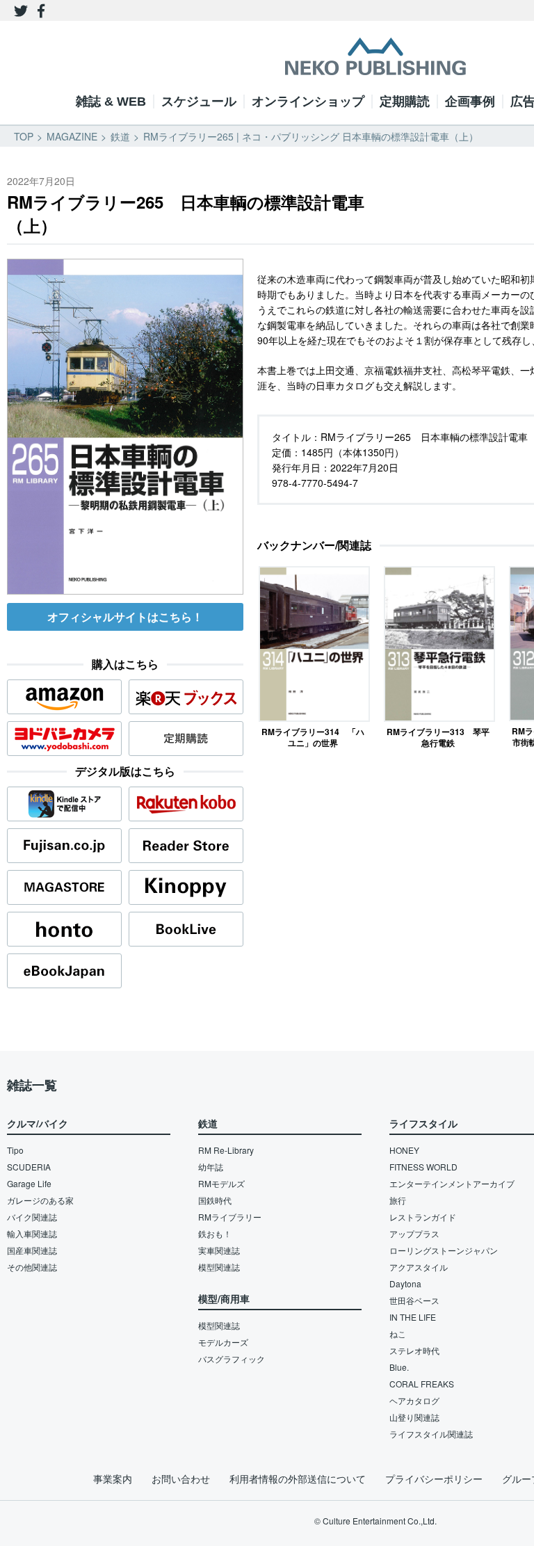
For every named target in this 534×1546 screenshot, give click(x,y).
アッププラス (414, 1233)
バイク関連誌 (32, 1217)
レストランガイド (422, 1217)
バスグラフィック (231, 1358)
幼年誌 (210, 1167)
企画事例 (470, 101)
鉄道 (120, 136)
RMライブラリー (229, 1217)
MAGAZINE (72, 136)
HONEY (404, 1150)
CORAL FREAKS (421, 1384)
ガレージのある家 (40, 1200)
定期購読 (405, 101)
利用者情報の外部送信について (297, 1478)
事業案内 (112, 1478)
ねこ (397, 1333)
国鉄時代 (215, 1200)
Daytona (405, 1283)
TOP (23, 136)
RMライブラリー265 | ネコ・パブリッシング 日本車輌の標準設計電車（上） (310, 136)
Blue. (399, 1367)
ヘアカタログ (414, 1400)
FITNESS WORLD (423, 1167)
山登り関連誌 (414, 1417)
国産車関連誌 (32, 1250)
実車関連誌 (219, 1250)
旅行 (397, 1200)
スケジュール (198, 101)
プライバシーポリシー (434, 1478)
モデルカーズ (223, 1342)
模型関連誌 (219, 1267)
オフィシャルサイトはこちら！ (125, 617)
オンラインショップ (308, 101)
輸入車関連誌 (32, 1233)
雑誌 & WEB (111, 101)
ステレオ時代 (414, 1350)
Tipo (15, 1150)
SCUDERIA (29, 1167)
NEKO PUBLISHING (375, 56)
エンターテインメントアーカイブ (452, 1183)
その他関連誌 (32, 1267)
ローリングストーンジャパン (443, 1250)
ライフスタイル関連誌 (431, 1434)
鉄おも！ (215, 1233)
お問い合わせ (181, 1478)
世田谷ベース (414, 1300)
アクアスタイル (418, 1267)
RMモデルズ (221, 1183)
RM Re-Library (226, 1150)
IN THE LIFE (412, 1317)
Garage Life (29, 1183)
